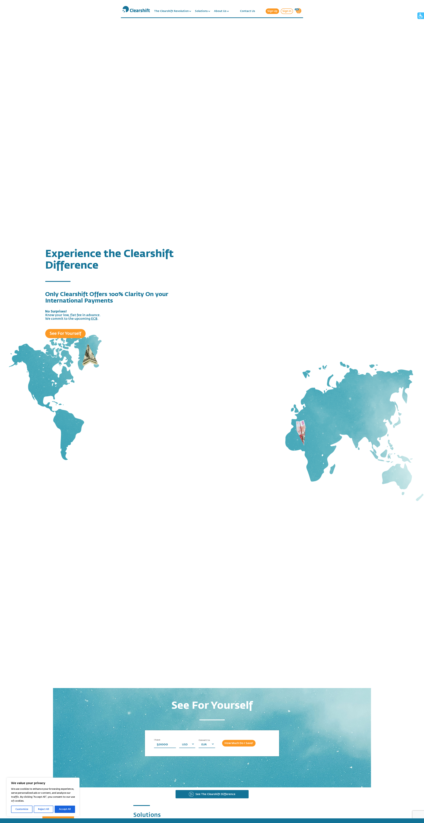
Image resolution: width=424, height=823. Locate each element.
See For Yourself (65, 333)
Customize (21, 809)
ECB (94, 319)
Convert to (204, 740)
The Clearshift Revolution (171, 11)
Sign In (286, 11)
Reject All (43, 809)
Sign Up (272, 11)
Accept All (65, 809)
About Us (220, 11)
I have (157, 740)
